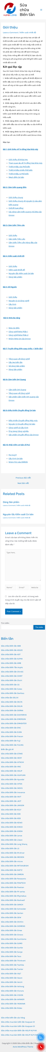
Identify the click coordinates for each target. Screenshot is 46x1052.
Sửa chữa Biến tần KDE (11, 814)
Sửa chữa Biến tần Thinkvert (13, 960)
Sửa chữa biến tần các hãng (13, 1017)
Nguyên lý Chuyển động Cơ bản (22, 424)
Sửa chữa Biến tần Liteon (11, 840)
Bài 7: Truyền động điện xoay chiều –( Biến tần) (23, 348)
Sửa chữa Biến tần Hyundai (12, 779)
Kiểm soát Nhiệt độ (17, 270)
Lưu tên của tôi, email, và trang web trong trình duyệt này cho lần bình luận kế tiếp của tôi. (23, 600)
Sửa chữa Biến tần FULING (12, 745)
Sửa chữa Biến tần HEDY (11, 758)
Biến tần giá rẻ (7, 749)
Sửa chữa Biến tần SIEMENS (13, 926)
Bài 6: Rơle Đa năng (11, 318)
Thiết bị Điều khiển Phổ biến (20, 170)
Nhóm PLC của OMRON (18, 462)
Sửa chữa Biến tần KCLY (11, 810)
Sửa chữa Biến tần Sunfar (12, 947)
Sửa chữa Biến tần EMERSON (13, 719)
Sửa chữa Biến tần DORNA (12, 710)
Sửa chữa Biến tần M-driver (12, 853)
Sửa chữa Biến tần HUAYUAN (13, 775)
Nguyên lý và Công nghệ (19, 301)
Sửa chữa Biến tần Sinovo (12, 935)
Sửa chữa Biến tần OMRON (12, 874)
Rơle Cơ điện (14, 328)
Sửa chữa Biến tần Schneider (13, 909)
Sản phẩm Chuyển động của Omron (24, 435)
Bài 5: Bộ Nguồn (10, 287)
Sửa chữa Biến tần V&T (11, 973)
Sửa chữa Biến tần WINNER (12, 999)
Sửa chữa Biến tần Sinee (11, 930)
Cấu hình (12, 304)
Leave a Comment (10, 32)
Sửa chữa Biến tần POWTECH (13, 883)
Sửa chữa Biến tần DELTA (11, 702)
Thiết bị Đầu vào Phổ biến (19, 166)
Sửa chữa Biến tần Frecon (12, 736)
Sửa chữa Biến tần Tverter (12, 969)
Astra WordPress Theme (23, 1047)
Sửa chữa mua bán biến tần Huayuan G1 (18, 1026)
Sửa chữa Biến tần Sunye (11, 952)
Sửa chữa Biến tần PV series (13, 891)
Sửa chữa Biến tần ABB (11, 646)
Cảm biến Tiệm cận (17, 239)
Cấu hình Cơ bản (16, 458)
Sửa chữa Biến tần (27, 10)
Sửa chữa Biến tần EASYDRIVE (14, 715)
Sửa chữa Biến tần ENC (11, 728)
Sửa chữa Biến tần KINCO (12, 827)
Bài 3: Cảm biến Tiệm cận (14, 225)
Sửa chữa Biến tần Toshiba (12, 965)
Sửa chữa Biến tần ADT (11, 654)
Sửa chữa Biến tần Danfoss (12, 693)
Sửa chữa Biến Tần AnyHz (12, 667)
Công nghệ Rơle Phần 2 (18, 335)
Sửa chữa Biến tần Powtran (12, 887)
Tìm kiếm (5, 623)
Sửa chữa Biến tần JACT (11, 801)
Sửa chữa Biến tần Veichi (11, 982)
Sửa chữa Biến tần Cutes (11, 689)
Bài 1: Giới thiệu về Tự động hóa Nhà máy (20, 149)
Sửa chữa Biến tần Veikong (12, 986)
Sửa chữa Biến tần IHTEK (11, 784)
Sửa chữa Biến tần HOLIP (11, 771)
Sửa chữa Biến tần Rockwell (13, 900)
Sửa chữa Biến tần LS (10, 848)
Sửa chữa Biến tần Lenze (11, 835)
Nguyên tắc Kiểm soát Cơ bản (21, 273)
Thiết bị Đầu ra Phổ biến (19, 174)
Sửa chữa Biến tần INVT (11, 797)
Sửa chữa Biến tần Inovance (13, 792)
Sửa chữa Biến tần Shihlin (12, 922)
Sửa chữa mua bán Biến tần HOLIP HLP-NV (19, 1030)
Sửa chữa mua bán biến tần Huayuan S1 (18, 1022)
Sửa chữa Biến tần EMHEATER (13, 723)
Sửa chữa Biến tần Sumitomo (13, 939)
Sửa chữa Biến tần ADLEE (12, 650)
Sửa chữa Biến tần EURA (11, 732)
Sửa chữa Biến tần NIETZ (11, 870)
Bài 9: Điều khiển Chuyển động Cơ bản (19, 410)
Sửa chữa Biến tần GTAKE (12, 753)
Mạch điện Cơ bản (16, 177)
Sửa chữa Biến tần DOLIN (11, 706)
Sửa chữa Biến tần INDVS (12, 788)
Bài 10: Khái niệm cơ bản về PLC (16, 445)
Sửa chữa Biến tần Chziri (11, 680)
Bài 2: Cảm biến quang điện (14, 187)
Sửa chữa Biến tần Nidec (11, 1008)
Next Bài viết (23, 483)
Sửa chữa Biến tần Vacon (11, 978)
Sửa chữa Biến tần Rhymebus (13, 896)
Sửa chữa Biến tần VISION (12, 995)
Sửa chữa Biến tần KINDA (12, 831)
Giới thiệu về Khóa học (18, 159)
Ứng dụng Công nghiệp (19, 431)
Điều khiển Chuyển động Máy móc (23, 420)
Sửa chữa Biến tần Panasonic (13, 878)
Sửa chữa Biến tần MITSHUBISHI (15, 866)
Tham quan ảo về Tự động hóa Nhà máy (25, 163)
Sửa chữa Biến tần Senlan (12, 913)
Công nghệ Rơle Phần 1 (18, 331)
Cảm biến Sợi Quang (17, 389)
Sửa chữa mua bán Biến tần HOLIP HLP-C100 (19, 1035)
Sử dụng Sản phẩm (17, 366)
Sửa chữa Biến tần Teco (11, 956)
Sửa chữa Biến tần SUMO (11, 943)
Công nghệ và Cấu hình (18, 427)
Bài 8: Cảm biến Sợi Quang (14, 379)
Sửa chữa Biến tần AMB (11, 663)
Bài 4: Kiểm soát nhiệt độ (13, 256)
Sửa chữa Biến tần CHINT (11, 676)
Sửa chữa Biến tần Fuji (10, 741)
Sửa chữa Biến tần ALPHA (12, 659)
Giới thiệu (13, 235)
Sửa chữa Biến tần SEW (11, 917)
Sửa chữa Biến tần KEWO (11, 822)
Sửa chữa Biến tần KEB (11, 818)
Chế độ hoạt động (16, 208)
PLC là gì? (13, 455)
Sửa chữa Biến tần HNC (11, 766)
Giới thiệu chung (16, 197)
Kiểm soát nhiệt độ (28, 32)
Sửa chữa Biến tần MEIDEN (12, 857)
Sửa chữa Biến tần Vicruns (12, 991)
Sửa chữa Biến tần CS (10, 684)
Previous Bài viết (23, 478)
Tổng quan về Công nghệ (19, 359)
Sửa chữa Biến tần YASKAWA (13, 1004)
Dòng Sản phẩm (15, 277)
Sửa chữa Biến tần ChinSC (12, 672)
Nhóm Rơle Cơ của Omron (20, 339)
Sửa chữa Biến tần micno (12, 861)
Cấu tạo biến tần (15, 362)
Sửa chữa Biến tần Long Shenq (14, 844)
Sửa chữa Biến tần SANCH (12, 904)
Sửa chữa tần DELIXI (9, 697)
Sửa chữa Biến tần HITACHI (12, 762)
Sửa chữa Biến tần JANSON (12, 805)
